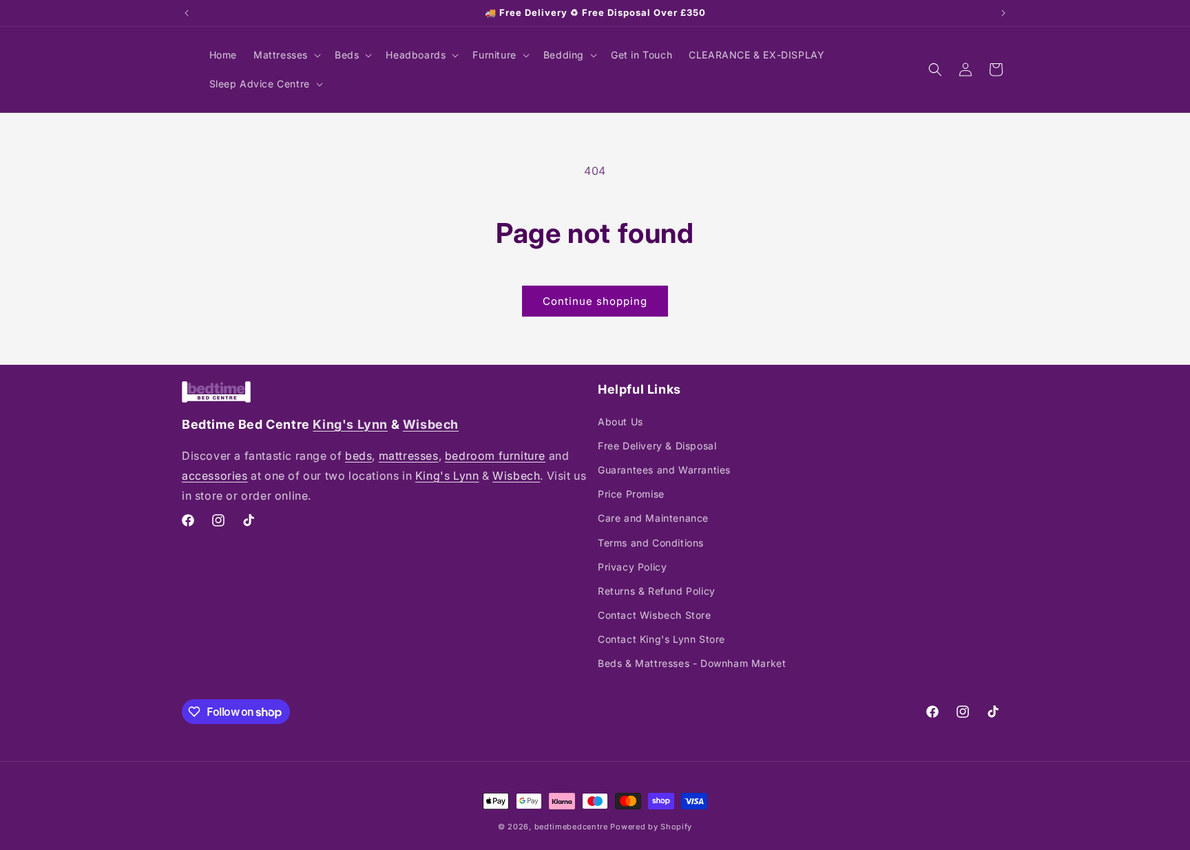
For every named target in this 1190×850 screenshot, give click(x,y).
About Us (620, 421)
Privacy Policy (632, 567)
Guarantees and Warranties (664, 470)
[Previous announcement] (186, 13)
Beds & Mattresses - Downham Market (692, 663)
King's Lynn (350, 424)
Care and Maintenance (653, 518)
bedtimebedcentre (571, 826)
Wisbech (431, 424)
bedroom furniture (495, 456)
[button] (285, 55)
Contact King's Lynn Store (661, 639)
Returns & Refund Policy (657, 591)
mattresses (409, 456)
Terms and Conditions (651, 543)
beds (358, 456)
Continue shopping (595, 301)
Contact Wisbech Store (654, 615)
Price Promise (631, 494)
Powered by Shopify (651, 826)
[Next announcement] (1003, 13)
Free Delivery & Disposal (657, 445)
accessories (215, 475)
